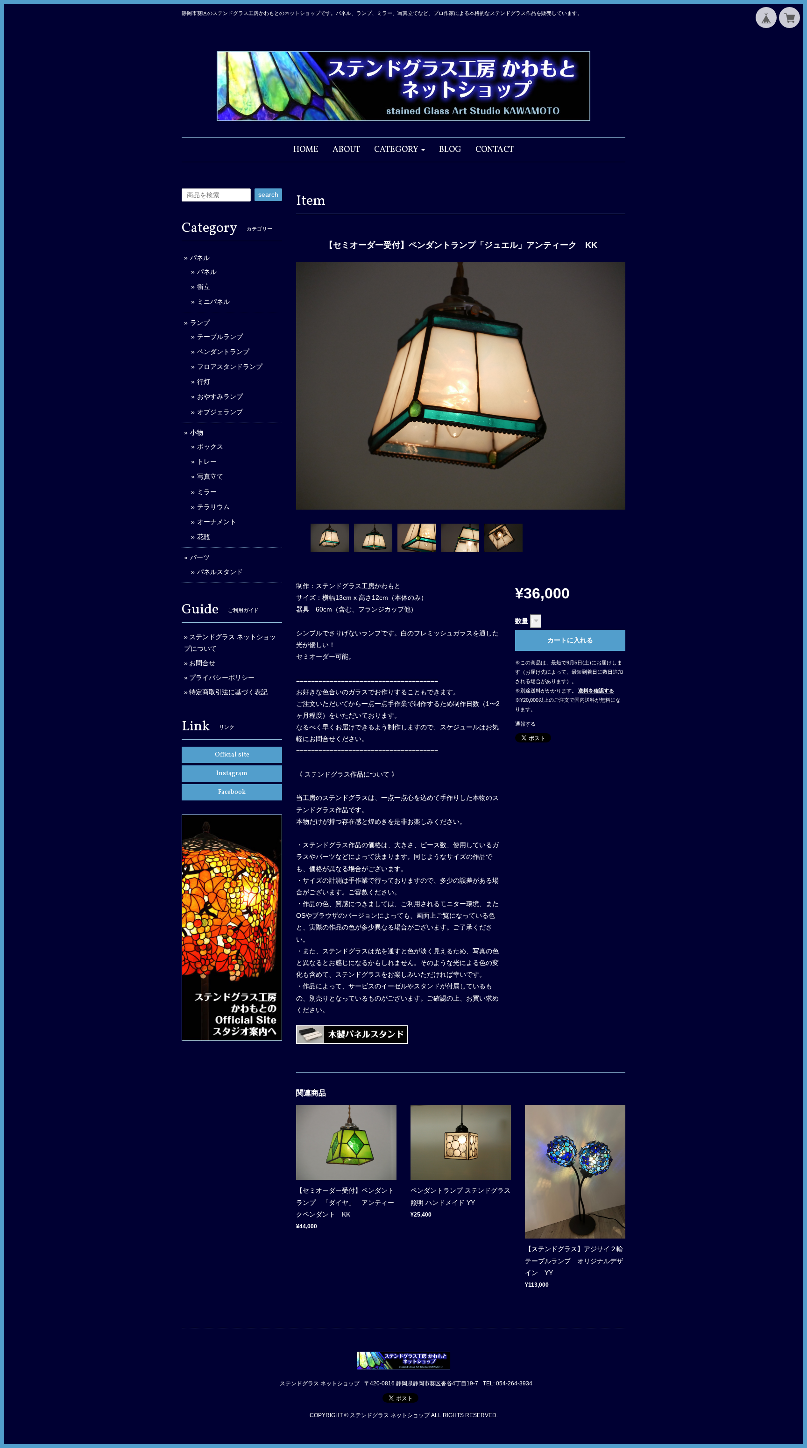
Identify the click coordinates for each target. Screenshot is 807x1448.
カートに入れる (570, 640)
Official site (232, 754)
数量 (521, 621)
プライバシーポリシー (222, 677)
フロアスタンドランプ (229, 366)
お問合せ (202, 663)
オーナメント (216, 522)
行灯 (203, 381)
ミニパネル (213, 301)
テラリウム (213, 507)
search (268, 194)
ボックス (210, 446)
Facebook (232, 792)
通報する (525, 724)
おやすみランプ (220, 396)
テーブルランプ (220, 336)
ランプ (200, 322)
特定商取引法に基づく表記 (228, 692)
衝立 (203, 286)
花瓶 (203, 536)
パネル (200, 257)
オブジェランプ (220, 412)
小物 (196, 432)
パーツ (200, 557)
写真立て (210, 476)
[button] (399, 150)
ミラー (207, 492)
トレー (207, 461)
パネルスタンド (220, 572)
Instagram (232, 773)
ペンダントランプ (223, 351)
